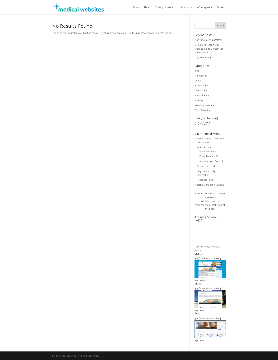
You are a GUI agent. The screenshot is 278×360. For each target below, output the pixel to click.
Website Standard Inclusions (209, 184)
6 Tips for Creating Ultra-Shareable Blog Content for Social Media (209, 48)
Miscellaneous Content (211, 161)
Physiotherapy (202, 95)
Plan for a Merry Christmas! (209, 39)
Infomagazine (205, 7)
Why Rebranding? (203, 57)
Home (136, 7)
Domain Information (207, 166)
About (147, 7)
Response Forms (206, 179)
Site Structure (204, 147)
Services (184, 7)
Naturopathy (201, 85)
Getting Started (164, 7)
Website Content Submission (209, 138)
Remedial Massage (204, 105)
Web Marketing (202, 110)
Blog (197, 70)
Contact (221, 7)
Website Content (208, 151)
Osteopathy (201, 90)
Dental (198, 80)
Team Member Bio (209, 156)
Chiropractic (201, 75)
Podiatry (199, 100)
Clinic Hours (203, 142)
